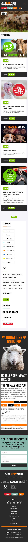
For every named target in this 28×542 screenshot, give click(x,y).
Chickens (11, 288)
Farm (22, 282)
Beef (16, 288)
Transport (19, 274)
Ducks (20, 288)
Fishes (13, 274)
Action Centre (14, 513)
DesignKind (18, 529)
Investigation (6, 279)
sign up (6, 300)
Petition (18, 279)
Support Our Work (14, 516)
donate (4, 8)
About (14, 506)
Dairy (9, 285)
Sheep (10, 277)
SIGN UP (15, 494)
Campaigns (14, 511)
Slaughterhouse (15, 282)
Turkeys (20, 285)
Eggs (9, 274)
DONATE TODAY (8, 324)
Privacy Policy (14, 523)
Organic (5, 288)
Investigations (14, 508)
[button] (20, 8)
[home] (8, 4)
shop (15, 8)
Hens (4, 274)
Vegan (13, 279)
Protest (5, 277)
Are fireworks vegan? (9, 150)
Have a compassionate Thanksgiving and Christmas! (13, 108)
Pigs (15, 277)
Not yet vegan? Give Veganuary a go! (13, 65)
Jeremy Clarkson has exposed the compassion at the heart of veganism (13, 194)
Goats (4, 285)
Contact (14, 521)
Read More (11, 74)
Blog (14, 518)
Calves (14, 285)
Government (6, 282)
